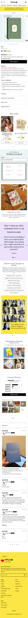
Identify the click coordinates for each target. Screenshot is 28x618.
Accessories (20, 136)
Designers (3, 586)
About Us (3, 581)
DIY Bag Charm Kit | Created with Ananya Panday (7, 135)
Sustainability (3, 590)
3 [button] (14, 544)
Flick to (3, 157)
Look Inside (8, 16)
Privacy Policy (4, 602)
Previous (1, 127)
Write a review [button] (14, 394)
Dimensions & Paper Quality (7, 98)
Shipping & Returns (5, 106)
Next (27, 127)
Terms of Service (4, 605)
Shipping (17, 590)
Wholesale (3, 593)
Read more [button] (4, 525)
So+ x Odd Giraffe (7, 137)
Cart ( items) (26, 2)
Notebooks (15, 5)
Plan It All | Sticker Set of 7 (21, 134)
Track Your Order (18, 586)
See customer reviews (6, 58)
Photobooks (3, 5)
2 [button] (12, 544)
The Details (3, 93)
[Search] (4, 2)
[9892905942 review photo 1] (14, 451)
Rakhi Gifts (9, 5)
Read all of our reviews (14, 232)
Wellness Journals (22, 5)
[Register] (25, 575)
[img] (5, 430)
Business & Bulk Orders (5, 588)
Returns (16, 588)
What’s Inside (4, 102)
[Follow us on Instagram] (13, 610)
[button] (4, 54)
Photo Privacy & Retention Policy (6, 596)
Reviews (2, 583)
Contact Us (17, 581)
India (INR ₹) (4, 556)
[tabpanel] (7, 130)
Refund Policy (3, 607)
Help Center (17, 583)
